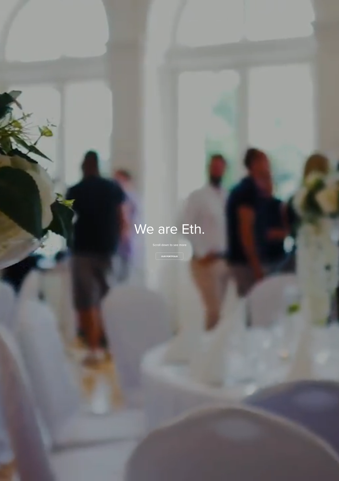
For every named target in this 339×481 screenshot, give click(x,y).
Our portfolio (169, 256)
